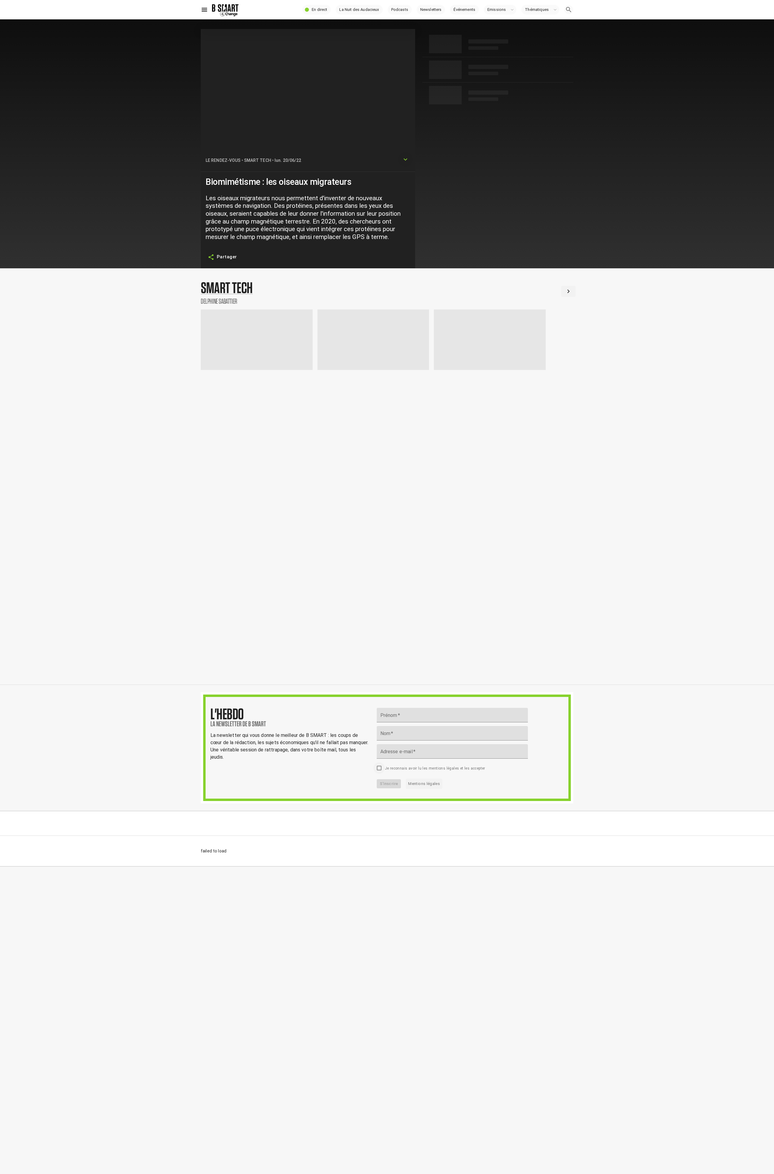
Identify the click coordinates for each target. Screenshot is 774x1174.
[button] (316, 10)
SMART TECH (257, 160)
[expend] (405, 159)
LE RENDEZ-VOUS (223, 160)
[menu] (204, 9)
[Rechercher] (568, 9)
